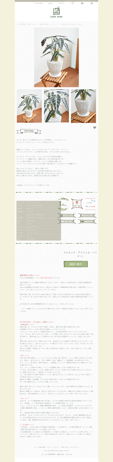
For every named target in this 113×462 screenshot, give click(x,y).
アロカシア (55, 24)
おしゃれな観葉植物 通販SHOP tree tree (56, 454)
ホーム (36, 447)
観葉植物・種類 (44, 24)
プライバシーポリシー (53, 447)
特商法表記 (42, 447)
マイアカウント (74, 447)
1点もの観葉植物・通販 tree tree (26, 24)
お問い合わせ (65, 447)
